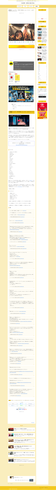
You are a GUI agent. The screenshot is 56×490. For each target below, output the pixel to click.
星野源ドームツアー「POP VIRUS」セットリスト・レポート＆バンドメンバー (22, 105)
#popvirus (22, 321)
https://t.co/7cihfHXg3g (16, 229)
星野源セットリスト (13, 400)
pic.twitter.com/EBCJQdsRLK (19, 220)
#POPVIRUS (24, 210)
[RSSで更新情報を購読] (20, 69)
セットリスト (14, 106)
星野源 (9, 400)
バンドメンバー (15, 107)
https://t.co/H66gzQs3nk (24, 393)
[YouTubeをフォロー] (19, 69)
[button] (32, 42)
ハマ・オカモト (23, 400)
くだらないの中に (19, 186)
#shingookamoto (27, 371)
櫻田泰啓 (26, 400)
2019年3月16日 (19, 395)
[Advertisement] (22, 18)
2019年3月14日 (23, 385)
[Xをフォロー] (15, 69)
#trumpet (24, 321)
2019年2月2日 (22, 222)
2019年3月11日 (22, 277)
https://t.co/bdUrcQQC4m (22, 311)
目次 (13, 104)
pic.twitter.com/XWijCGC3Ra (20, 246)
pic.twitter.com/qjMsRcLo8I (16, 265)
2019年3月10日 (24, 248)
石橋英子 (33, 400)
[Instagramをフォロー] (18, 69)
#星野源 (20, 238)
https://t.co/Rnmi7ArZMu (13, 372)
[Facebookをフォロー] (17, 69)
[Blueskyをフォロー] (16, 69)
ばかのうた (31, 180)
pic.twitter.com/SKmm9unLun (25, 343)
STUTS (20, 400)
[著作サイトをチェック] (14, 69)
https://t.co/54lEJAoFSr (29, 321)
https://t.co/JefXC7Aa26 (15, 351)
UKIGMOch (16, 62)
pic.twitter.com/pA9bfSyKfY (24, 239)
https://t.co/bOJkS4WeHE (13, 383)
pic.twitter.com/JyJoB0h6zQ (19, 332)
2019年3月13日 (19, 363)
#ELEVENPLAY (23, 371)
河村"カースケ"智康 (29, 400)
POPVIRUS (17, 400)
